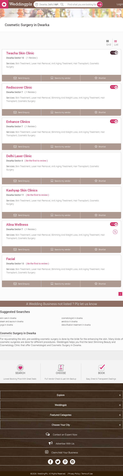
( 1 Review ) (31, 57)
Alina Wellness (17, 224)
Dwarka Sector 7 (14, 92)
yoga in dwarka (6, 324)
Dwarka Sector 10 (15, 57)
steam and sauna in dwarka (11, 321)
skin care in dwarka (8, 318)
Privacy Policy (74, 473)
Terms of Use (87, 473)
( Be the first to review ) (36, 160)
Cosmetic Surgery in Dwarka (18, 333)
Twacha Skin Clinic (20, 53)
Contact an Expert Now (65, 434)
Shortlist (102, 78)
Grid (108, 44)
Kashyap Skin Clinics (21, 190)
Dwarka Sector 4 (14, 160)
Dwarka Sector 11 (15, 194)
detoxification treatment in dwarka (76, 324)
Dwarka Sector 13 (15, 263)
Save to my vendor (62, 78)
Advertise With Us (65, 443)
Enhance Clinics (18, 121)
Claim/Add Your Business (64, 452)
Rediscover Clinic (19, 87)
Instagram (72, 461)
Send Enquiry (23, 78)
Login (120, 4)
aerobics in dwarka (69, 321)
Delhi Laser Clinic (19, 156)
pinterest (65, 461)
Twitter (57, 461)
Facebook (50, 461)
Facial (10, 259)
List (116, 44)
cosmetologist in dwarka (72, 318)
